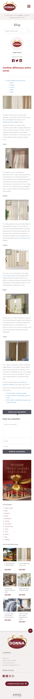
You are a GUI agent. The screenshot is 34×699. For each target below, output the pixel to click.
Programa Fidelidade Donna (11, 665)
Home (6, 529)
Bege (12, 89)
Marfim (12, 85)
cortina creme (10, 275)
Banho (6, 516)
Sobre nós (6, 658)
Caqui (12, 92)
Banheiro (7, 513)
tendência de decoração (10, 122)
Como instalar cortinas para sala (16, 393)
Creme (12, 87)
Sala (6, 537)
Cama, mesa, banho (8, 662)
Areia (11, 83)
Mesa (6, 531)
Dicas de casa (9, 526)
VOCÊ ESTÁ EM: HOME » (13, 15)
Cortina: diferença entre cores (15, 80)
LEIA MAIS (8, 569)
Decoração (8, 524)
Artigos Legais (9, 508)
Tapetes (7, 539)
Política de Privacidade (9, 660)
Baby (6, 510)
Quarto (7, 534)
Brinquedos (8, 518)
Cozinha (7, 521)
